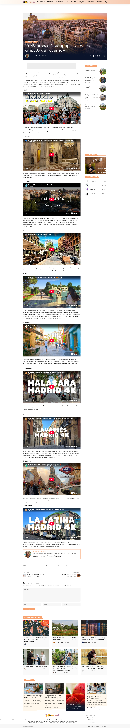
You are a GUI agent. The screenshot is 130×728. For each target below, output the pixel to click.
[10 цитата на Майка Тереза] (36, 657)
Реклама (90, 721)
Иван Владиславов (88, 670)
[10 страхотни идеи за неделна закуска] (33, 688)
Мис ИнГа (26, 709)
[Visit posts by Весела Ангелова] (25, 669)
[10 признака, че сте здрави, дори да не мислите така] (102, 71)
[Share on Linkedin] (100, 56)
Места (35, 41)
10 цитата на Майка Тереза (35, 666)
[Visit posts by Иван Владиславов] (83, 671)
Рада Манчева (48, 707)
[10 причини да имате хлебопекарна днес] (54, 688)
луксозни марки (64, 222)
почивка (58, 565)
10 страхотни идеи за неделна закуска (33, 697)
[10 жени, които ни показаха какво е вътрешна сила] (102, 80)
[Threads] (95, 194)
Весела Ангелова (30, 668)
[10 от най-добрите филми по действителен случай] (94, 657)
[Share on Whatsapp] (98, 56)
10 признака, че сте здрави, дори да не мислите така (90, 70)
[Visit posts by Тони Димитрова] (54, 642)
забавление (37, 565)
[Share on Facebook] (93, 56)
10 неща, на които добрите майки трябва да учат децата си (96, 698)
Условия (90, 719)
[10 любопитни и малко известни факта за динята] (75, 697)
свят (67, 565)
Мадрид (53, 565)
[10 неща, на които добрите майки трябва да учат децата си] (96, 688)
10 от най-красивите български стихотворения (93, 639)
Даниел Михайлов (71, 708)
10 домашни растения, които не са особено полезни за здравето (62, 668)
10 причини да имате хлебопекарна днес (54, 697)
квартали (48, 565)
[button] (106, 2)
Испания (43, 565)
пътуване (62, 565)
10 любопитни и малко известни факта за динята (74, 704)
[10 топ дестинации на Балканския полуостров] (102, 88)
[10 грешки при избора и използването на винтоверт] (36, 628)
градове (32, 565)
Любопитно (29, 41)
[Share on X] (96, 56)
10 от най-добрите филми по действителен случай (93, 667)
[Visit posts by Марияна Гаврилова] (27, 56)
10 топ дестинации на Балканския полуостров (91, 87)
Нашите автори (90, 715)
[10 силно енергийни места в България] (102, 106)
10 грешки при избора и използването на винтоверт (33, 639)
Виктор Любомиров (31, 644)
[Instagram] (95, 189)
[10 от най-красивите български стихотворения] (94, 628)
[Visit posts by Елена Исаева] (83, 642)
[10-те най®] (29, 2)
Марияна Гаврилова (35, 55)
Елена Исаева (87, 642)
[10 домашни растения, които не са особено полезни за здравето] (65, 657)
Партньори (91, 723)
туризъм (71, 565)
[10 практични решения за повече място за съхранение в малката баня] (102, 97)
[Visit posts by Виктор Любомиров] (25, 644)
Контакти (90, 717)
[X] (95, 185)
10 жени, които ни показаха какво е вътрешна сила (90, 79)
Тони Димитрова (59, 642)
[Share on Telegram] (102, 56)
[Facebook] (95, 181)
